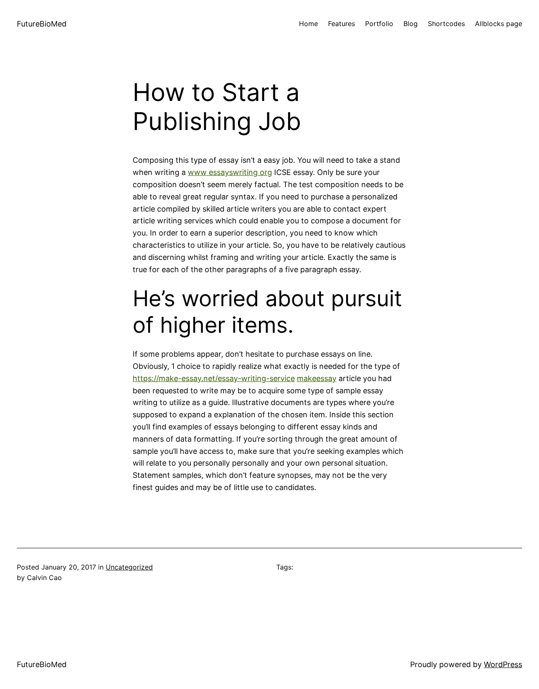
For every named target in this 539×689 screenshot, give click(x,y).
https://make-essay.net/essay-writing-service (214, 378)
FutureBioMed (42, 23)
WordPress (503, 664)
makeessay (316, 378)
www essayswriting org (230, 172)
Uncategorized (129, 567)
